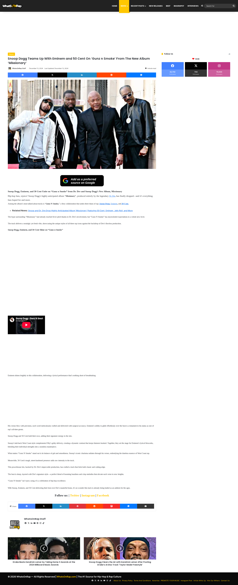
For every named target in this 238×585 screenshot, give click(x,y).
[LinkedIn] (82, 75)
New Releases (156, 6)
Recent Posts (137, 6)
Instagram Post (186, 581)
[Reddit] (111, 75)
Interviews (193, 6)
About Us (117, 581)
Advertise (156, 581)
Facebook (103, 495)
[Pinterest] (77, 506)
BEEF (168, 6)
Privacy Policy (127, 581)
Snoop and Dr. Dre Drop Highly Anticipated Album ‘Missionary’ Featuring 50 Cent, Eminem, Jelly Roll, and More (80, 210)
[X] (52, 75)
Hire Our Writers (213, 581)
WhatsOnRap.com (66, 576)
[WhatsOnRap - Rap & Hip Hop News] (12, 5)
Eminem (114, 204)
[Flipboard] (111, 506)
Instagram (88, 495)
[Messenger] (141, 75)
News (123, 6)
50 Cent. (125, 204)
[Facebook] (23, 75)
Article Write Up (199, 581)
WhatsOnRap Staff (19, 68)
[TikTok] (43, 523)
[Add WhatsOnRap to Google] (82, 185)
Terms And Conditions (142, 581)
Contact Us (225, 581)
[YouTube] (34, 523)
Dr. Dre (112, 196)
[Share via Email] (145, 506)
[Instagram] (40, 523)
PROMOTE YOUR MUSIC (170, 581)
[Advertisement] (119, 31)
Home (114, 6)
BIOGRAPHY (179, 6)
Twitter (75, 495)
